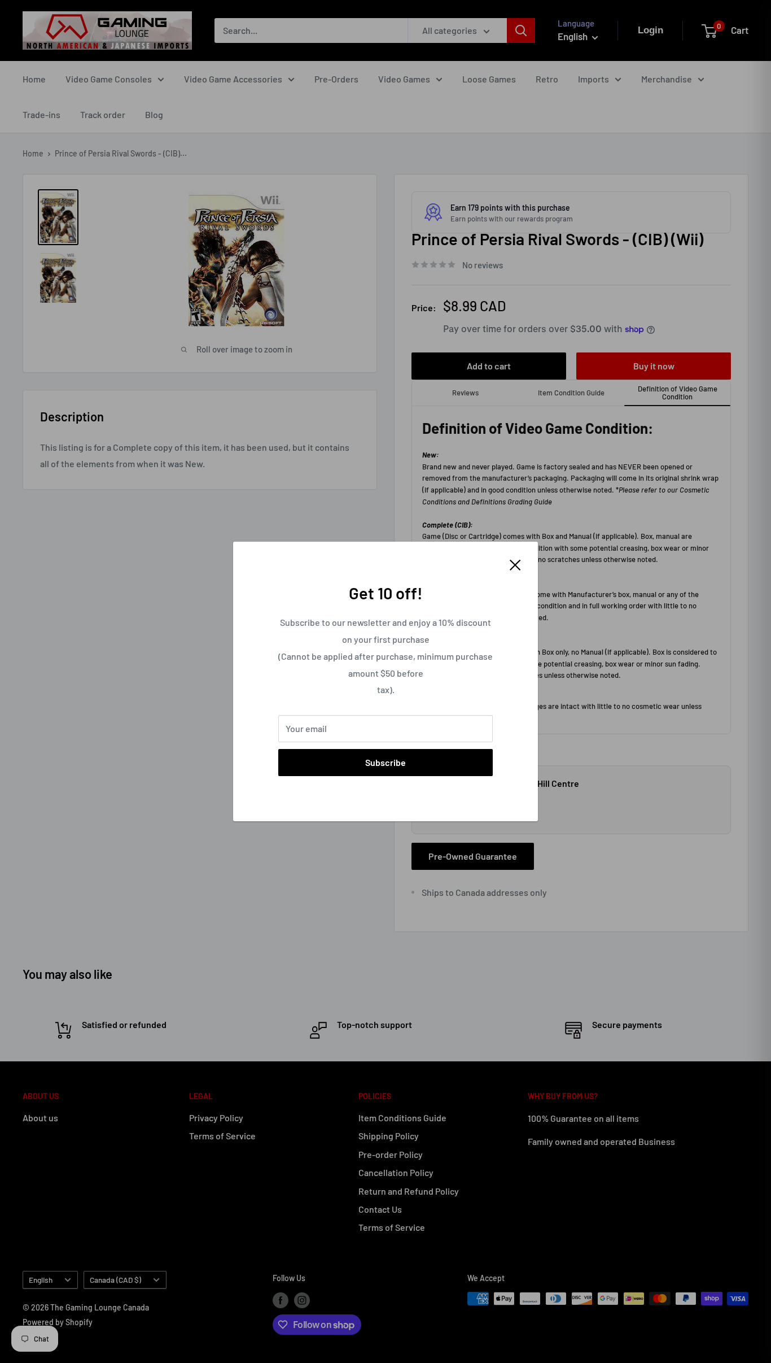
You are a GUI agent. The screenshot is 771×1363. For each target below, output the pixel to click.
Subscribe (385, 762)
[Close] (515, 563)
